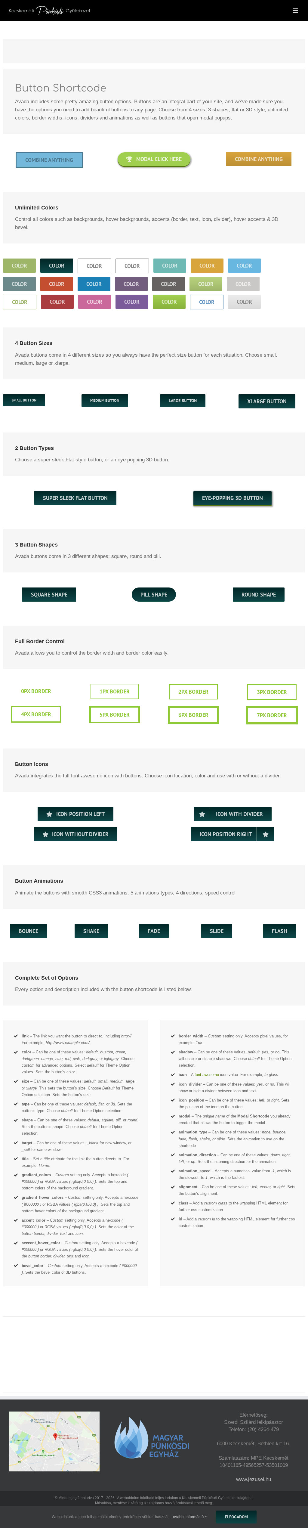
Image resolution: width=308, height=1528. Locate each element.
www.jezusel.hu (253, 1479)
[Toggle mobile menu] (296, 11)
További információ (188, 1516)
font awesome (207, 1074)
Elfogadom (236, 1517)
